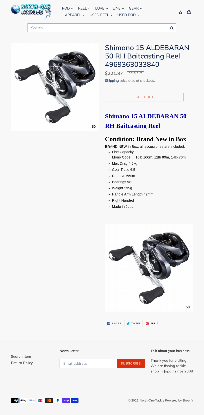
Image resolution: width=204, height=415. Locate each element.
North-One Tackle (152, 400)
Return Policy (22, 363)
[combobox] (101, 27)
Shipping (112, 80)
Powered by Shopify (179, 400)
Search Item (21, 356)
